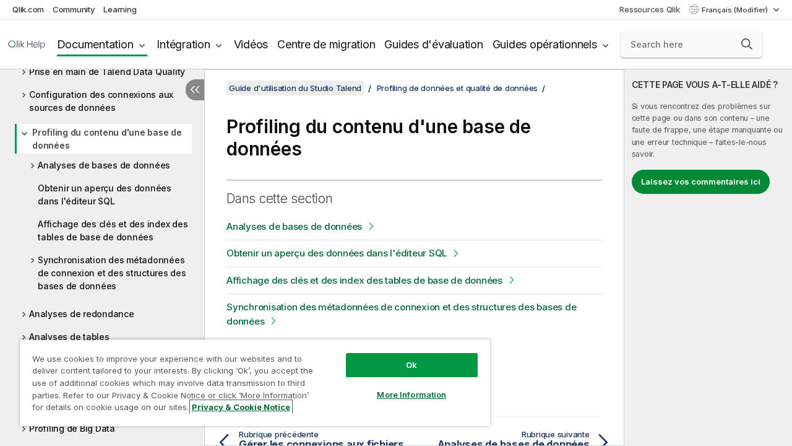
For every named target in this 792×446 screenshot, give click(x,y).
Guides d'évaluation (433, 44)
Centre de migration (326, 44)
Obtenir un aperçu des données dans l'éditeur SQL (104, 194)
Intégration (183, 44)
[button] (747, 44)
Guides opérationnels (545, 44)
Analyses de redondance (81, 313)
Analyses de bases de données (104, 165)
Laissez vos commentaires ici (700, 181)
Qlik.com (28, 9)
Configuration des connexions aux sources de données (101, 101)
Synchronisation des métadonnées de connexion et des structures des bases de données (112, 273)
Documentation (95, 44)
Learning (119, 9)
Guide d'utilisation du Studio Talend (295, 88)
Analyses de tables (69, 336)
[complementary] (708, 257)
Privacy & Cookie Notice (241, 407)
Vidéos (251, 44)
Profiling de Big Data (72, 428)
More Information (411, 395)
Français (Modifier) (736, 10)
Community (74, 9)
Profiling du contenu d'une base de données (107, 139)
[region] (255, 382)
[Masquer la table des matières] (195, 89)
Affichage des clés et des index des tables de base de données (112, 230)
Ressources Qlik (649, 9)
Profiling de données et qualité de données (457, 88)
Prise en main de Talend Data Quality (107, 71)
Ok (411, 365)
